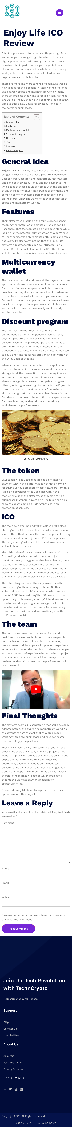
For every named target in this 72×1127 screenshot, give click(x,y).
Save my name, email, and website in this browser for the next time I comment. (34, 917)
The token (11, 138)
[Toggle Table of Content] (35, 117)
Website (6, 897)
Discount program (16, 134)
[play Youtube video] (36, 689)
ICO (8, 142)
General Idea (12, 122)
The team (11, 146)
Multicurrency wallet (17, 130)
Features (11, 126)
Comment (9, 822)
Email (6, 882)
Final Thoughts (14, 150)
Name (6, 868)
